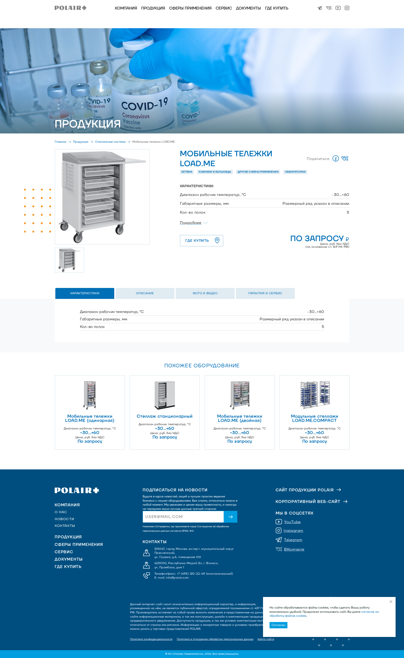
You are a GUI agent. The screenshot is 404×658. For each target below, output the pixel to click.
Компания (126, 8)
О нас (61, 512)
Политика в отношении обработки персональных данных (215, 639)
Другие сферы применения (258, 172)
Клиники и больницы (215, 172)
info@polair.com (177, 578)
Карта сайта (266, 639)
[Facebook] (335, 159)
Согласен (278, 625)
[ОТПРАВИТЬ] (230, 517)
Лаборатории (295, 172)
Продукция (153, 8)
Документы (248, 8)
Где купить (276, 8)
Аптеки (187, 172)
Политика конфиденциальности (151, 639)
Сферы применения (190, 8)
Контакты (65, 525)
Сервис (224, 8)
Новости (64, 519)
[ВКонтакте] (344, 159)
